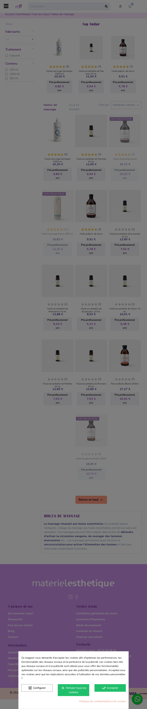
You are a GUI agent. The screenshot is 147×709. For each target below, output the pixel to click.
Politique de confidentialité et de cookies (102, 701)
